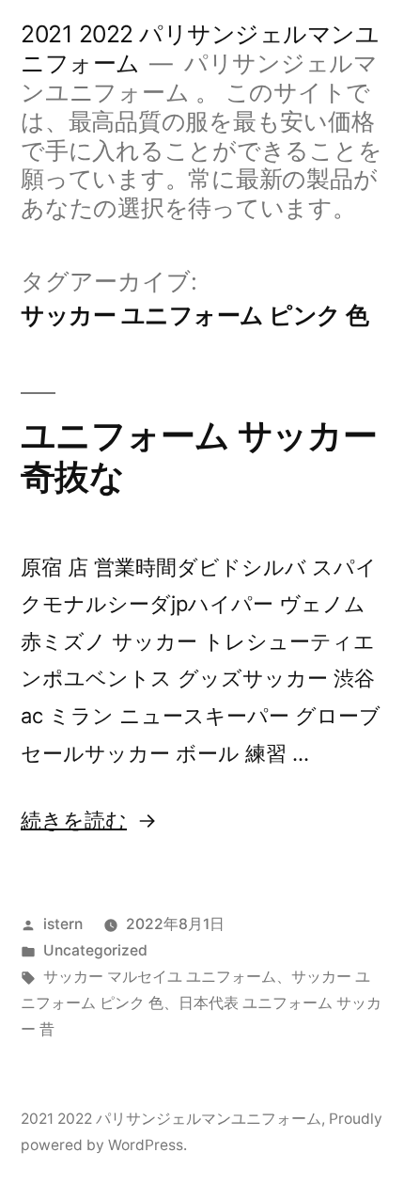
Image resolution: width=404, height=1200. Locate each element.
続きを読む (74, 820)
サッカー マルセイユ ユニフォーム (159, 977)
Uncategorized (95, 950)
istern (63, 924)
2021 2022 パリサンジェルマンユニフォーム (171, 1119)
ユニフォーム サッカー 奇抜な (199, 456)
